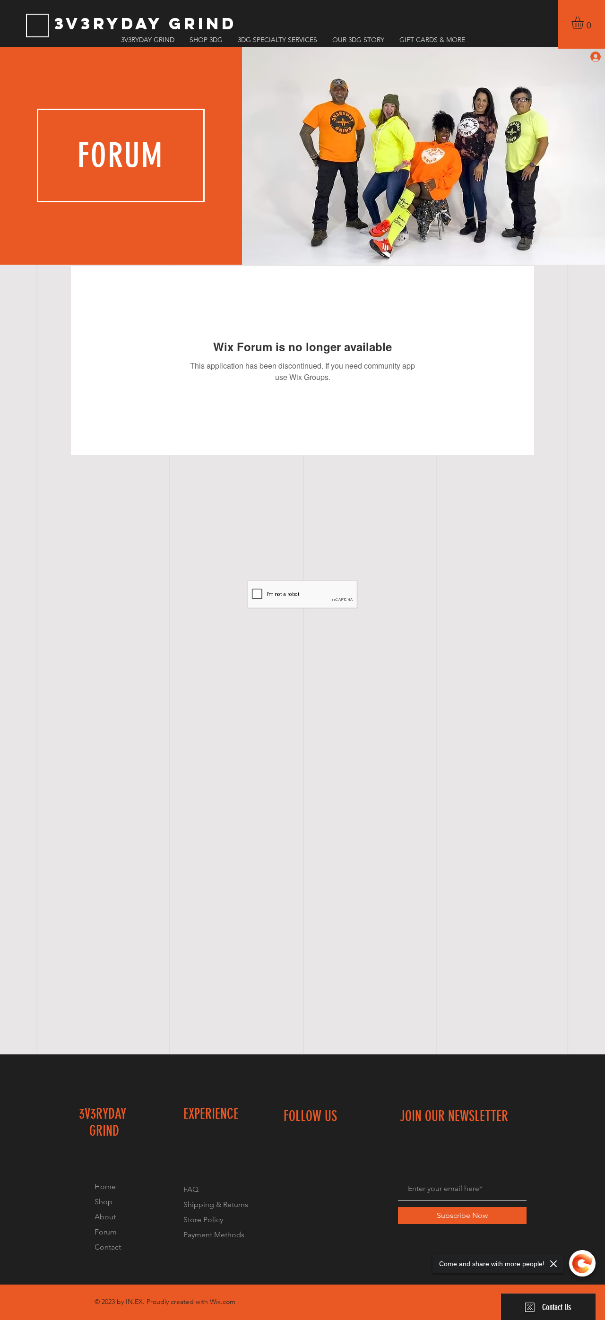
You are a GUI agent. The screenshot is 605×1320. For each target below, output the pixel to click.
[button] (584, 23)
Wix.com (222, 1301)
